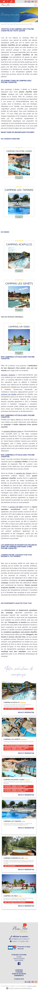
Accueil (3, 24)
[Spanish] (36, 1)
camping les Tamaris (23, 473)
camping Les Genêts (8, 394)
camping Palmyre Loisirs (12, 431)
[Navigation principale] (35, 5)
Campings (19, 970)
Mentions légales (32, 986)
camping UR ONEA (16, 507)
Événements (19, 975)
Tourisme (19, 972)
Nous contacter (19, 960)
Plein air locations (19, 955)
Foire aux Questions (19, 958)
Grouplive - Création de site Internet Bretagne (20, 988)
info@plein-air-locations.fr (20, 939)
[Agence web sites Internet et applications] (7, 988)
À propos (19, 956)
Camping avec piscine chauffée (24, 24)
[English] (32, 1)
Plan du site (19, 979)
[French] (26, 1)
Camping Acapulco (8, 375)
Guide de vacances (19, 974)
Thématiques (10, 24)
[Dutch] (29, 1)
